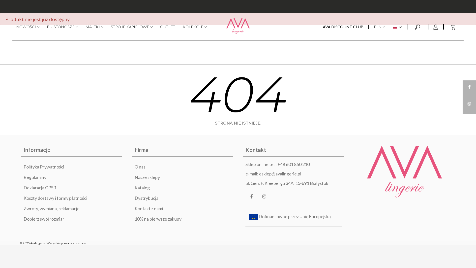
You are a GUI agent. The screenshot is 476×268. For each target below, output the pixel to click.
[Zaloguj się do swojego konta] (435, 27)
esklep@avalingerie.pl (280, 173)
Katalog (142, 187)
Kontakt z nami (149, 208)
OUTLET (167, 26)
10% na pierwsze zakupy (158, 219)
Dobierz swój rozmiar (44, 219)
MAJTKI (93, 26)
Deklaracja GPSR (40, 187)
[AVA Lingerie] (238, 26)
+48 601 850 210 (293, 164)
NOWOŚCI (26, 26)
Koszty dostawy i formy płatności (55, 198)
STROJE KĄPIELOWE (130, 26)
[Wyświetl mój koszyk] (454, 27)
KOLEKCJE (193, 26)
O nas (140, 166)
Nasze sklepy (147, 177)
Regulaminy (35, 177)
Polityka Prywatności (44, 166)
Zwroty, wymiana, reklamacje (52, 208)
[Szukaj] (418, 26)
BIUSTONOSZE (61, 26)
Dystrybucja (146, 198)
